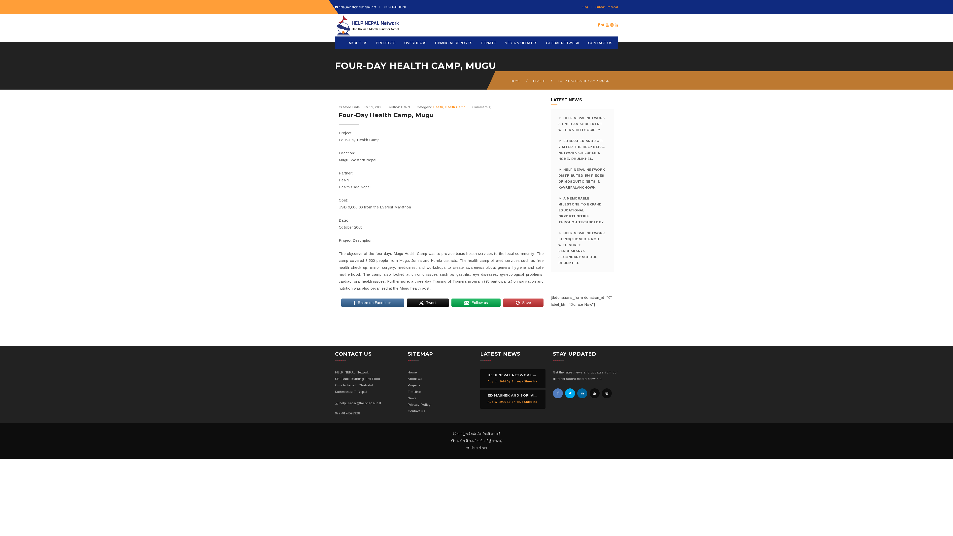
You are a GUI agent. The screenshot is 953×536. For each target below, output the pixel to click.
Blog (584, 6)
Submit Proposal (606, 6)
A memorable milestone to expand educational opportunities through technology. (581, 210)
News (412, 398)
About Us (358, 43)
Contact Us (600, 43)
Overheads (415, 43)
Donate (488, 43)
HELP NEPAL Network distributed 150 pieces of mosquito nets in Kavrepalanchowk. (581, 178)
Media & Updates (521, 43)
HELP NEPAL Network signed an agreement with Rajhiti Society (581, 124)
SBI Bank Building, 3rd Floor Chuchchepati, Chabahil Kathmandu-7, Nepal (357, 385)
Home (516, 81)
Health (539, 81)
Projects (386, 43)
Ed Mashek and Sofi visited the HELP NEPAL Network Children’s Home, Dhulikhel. (581, 150)
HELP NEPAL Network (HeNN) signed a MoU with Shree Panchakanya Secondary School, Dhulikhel (581, 248)
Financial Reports (453, 43)
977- (394, 6)
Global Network (563, 43)
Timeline (414, 392)
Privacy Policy (419, 404)
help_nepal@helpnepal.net (357, 6)
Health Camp (455, 107)
